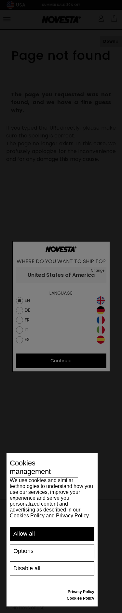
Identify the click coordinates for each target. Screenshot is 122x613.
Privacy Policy (81, 592)
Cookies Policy (80, 598)
